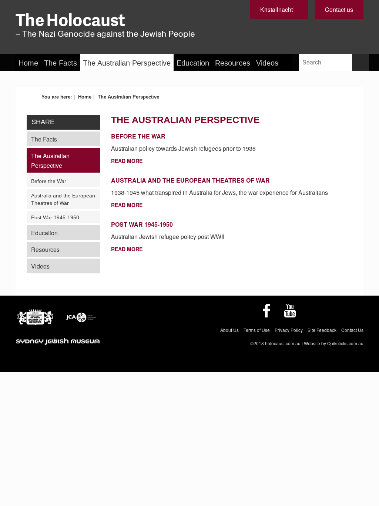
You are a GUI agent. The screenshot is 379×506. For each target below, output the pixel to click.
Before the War (48, 181)
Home (28, 63)
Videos (267, 63)
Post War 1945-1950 (55, 217)
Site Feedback (322, 330)
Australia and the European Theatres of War (63, 199)
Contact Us (352, 330)
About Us (229, 330)
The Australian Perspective (127, 63)
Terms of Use (257, 330)
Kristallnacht (276, 9)
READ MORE (126, 160)
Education (193, 63)
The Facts (60, 63)
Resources (232, 63)
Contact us (339, 9)
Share (42, 122)
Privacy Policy (289, 330)
